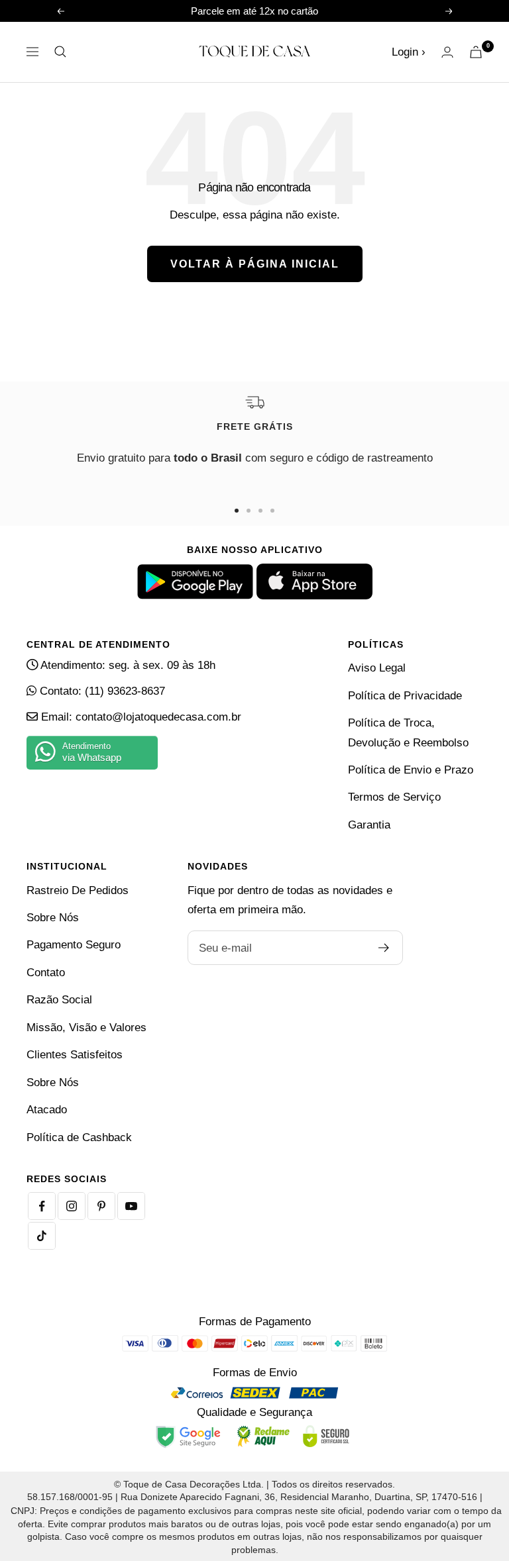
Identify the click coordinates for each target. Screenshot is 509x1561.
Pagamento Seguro (74, 944)
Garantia (369, 825)
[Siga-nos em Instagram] (71, 1206)
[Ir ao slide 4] (272, 511)
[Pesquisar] (60, 52)
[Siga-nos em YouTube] (131, 1206)
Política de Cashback (79, 1137)
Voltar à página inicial (254, 264)
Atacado (47, 1109)
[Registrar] (384, 947)
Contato (46, 972)
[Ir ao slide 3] (260, 511)
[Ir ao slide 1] (237, 511)
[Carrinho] (475, 52)
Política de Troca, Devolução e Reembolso (408, 732)
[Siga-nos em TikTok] (41, 1236)
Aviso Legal (377, 668)
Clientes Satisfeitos (75, 1054)
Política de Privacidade (405, 695)
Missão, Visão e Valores (86, 1027)
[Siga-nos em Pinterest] (101, 1206)
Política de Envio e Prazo (410, 770)
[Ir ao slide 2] (249, 511)
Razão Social (59, 999)
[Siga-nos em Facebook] (41, 1206)
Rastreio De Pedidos (78, 890)
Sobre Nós (53, 917)
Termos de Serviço (394, 797)
